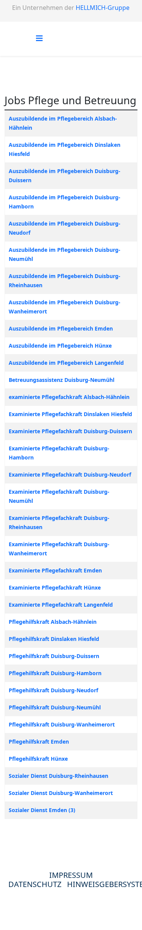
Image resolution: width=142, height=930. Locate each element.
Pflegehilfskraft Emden (39, 741)
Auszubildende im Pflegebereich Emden (61, 328)
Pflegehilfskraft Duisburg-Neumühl (55, 707)
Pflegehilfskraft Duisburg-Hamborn (55, 673)
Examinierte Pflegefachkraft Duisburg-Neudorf (70, 474)
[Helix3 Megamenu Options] (39, 38)
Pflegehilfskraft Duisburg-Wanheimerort (62, 724)
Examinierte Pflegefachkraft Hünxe (55, 587)
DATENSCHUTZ (37, 884)
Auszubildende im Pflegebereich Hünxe (60, 345)
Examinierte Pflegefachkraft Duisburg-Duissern (70, 431)
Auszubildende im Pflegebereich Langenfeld (66, 362)
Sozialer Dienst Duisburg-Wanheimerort (61, 792)
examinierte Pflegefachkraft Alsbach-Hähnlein (69, 397)
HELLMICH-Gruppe (103, 7)
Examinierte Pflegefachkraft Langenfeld (61, 604)
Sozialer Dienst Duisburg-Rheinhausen (58, 775)
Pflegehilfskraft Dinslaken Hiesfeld (54, 638)
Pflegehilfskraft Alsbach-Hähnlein (53, 621)
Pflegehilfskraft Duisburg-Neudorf (53, 690)
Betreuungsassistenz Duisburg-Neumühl (61, 379)
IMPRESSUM (71, 875)
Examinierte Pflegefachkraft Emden (55, 570)
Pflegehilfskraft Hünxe (38, 758)
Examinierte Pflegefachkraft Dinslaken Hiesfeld (70, 414)
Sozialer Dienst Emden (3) (42, 810)
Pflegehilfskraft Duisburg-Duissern (54, 656)
